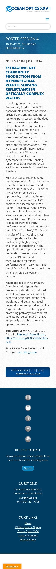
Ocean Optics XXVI (28, 531)
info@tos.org (29, 497)
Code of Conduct (28, 535)
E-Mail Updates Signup (28, 527)
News (28, 523)
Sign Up (28, 468)
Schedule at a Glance (28, 373)
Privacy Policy (28, 539)
